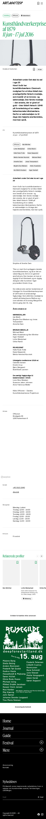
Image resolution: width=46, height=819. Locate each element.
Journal (8, 728)
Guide (7, 735)
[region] (23, 452)
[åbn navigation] (41, 3)
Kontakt (6, 767)
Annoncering (8, 765)
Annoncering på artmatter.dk (23, 707)
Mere (6, 750)
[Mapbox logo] (5, 477)
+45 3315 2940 (19, 488)
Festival (8, 743)
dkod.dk (16, 492)
